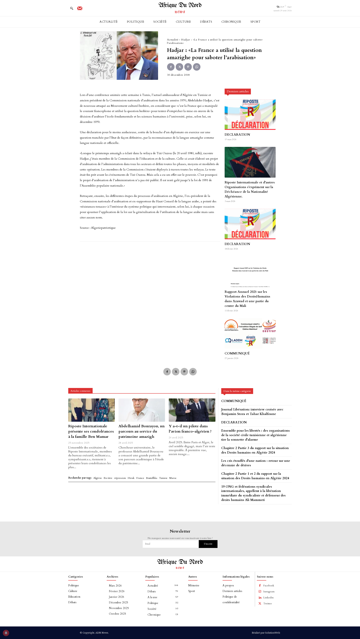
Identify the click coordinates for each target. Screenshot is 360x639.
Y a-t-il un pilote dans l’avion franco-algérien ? (190, 429)
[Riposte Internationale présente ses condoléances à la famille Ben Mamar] (91, 410)
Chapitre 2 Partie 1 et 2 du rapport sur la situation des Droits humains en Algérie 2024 (255, 476)
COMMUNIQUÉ (237, 353)
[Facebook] (171, 67)
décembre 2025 (118, 602)
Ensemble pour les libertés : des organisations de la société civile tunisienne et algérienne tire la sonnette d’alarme (255, 435)
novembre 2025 (119, 608)
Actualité (172, 39)
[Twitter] (179, 67)
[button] (71, 8)
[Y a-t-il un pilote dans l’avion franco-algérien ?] (192, 410)
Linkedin (268, 597)
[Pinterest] (188, 67)
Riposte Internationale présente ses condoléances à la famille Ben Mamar (91, 431)
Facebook (268, 585)
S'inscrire (208, 543)
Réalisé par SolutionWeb (266, 632)
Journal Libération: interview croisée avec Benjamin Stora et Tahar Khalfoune (252, 411)
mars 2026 (115, 585)
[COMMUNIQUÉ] (250, 333)
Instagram (268, 591)
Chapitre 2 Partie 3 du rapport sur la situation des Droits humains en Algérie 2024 (255, 450)
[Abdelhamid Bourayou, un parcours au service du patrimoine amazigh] (141, 410)
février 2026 (116, 591)
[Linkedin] (260, 598)
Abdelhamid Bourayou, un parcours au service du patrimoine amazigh (141, 431)
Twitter (267, 603)
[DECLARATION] (250, 114)
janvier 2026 (116, 597)
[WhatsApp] (196, 67)
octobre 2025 (117, 614)
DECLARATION (237, 134)
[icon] (79, 9)
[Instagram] (260, 592)
